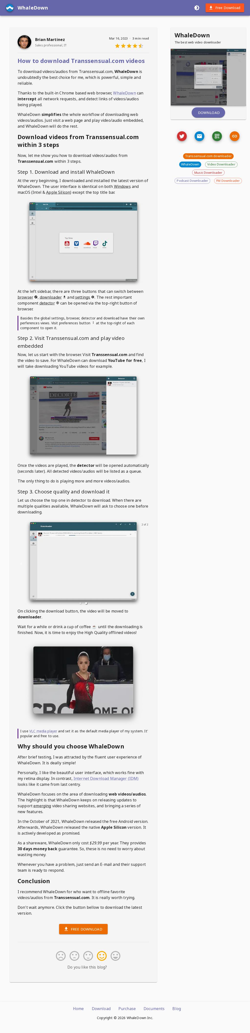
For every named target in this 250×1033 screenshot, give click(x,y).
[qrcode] (217, 136)
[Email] (182, 136)
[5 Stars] (114, 956)
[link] (235, 136)
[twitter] (182, 136)
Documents (154, 1008)
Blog (176, 1008)
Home (78, 1008)
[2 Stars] (73, 956)
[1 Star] (60, 956)
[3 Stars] (87, 956)
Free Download (227, 7)
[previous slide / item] (21, 563)
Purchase (127, 1008)
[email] (199, 136)
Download (209, 112)
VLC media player (43, 731)
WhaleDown (124, 93)
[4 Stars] (101, 956)
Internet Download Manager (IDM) (106, 778)
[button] (80, 603)
